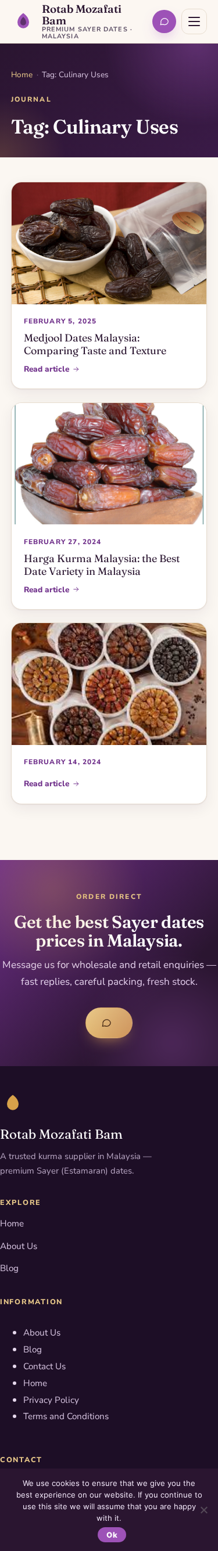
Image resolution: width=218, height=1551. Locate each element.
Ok (111, 1534)
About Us (18, 1246)
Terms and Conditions (66, 1416)
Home (22, 74)
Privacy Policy (51, 1400)
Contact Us (44, 1366)
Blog (9, 1268)
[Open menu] (194, 21)
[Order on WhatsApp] (164, 22)
